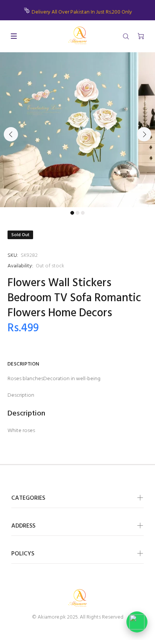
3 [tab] (83, 213)
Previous (11, 134)
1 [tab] (72, 213)
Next (144, 134)
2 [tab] (77, 213)
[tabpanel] (77, 129)
